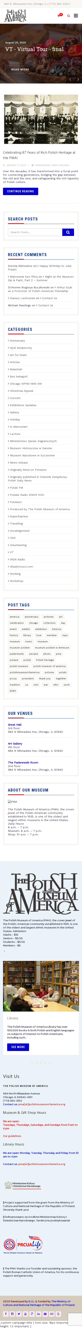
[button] (32, 1063)
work (67, 684)
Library (12, 1018)
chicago (33, 623)
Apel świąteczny (21, 347)
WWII (13, 691)
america (14, 616)
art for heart (18, 355)
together (61, 678)
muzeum (43, 641)
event (13, 629)
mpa (64, 635)
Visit (13, 537)
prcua (13, 678)
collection (49, 623)
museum (15, 641)
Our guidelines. (12, 1136)
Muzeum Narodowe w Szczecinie (32, 455)
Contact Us (49, 298)
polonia (49, 672)
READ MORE (20, 69)
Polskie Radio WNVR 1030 (27, 494)
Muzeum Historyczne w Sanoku (31, 448)
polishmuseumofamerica (24, 672)
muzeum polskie (20, 647)
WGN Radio (17, 559)
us (26, 684)
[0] (57, 16)
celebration (17, 623)
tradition (15, 684)
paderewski (17, 653)
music (28, 641)
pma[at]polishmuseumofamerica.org (41, 1104)
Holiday (15, 419)
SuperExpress (19, 516)
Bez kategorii (18, 376)
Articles (15, 362)
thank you (45, 678)
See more (18, 1047)
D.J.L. (31, 1301)
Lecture (15, 433)
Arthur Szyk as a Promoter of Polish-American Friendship (40, 289)
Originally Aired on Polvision (28, 469)
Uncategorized (19, 530)
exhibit (26, 629)
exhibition (41, 629)
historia (56, 629)
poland (14, 660)
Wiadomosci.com (21, 566)
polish (27, 660)
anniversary (31, 616)
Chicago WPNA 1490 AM (26, 383)
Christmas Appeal (21, 390)
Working (15, 573)
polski (62, 672)
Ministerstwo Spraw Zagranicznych (33, 441)
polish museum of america (49, 666)
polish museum (19, 666)
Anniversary (42, 165)
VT (12, 552)
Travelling (16, 523)
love (38, 635)
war (46, 684)
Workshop (16, 580)
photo (47, 653)
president (28, 678)
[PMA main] (15, 16)
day (63, 623)
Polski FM (16, 487)
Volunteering (18, 545)
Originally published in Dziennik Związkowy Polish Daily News (37, 478)
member (52, 635)
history (14, 635)
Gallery (14, 412)
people (33, 653)
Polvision (16, 502)
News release (60, 165)
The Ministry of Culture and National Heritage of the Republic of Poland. (39, 1303)
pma (58, 653)
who (55, 684)
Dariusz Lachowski (22, 298)
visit (35, 684)
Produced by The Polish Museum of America (40, 509)
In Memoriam (18, 426)
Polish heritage (45, 660)
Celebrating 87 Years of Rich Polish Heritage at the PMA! (39, 155)
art (60, 616)
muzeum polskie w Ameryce (52, 647)
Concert (15, 398)
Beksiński (16, 369)
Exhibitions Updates (23, 405)
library (27, 635)
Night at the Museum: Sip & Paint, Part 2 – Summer (41, 278)
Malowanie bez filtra (24, 276)
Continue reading (20, 191)
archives (49, 616)
